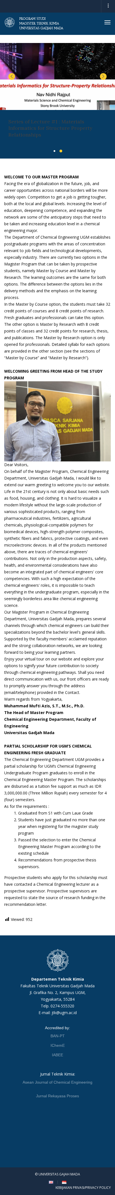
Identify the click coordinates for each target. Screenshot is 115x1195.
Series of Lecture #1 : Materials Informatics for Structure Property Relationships (50, 128)
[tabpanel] (57, 94)
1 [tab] (54, 151)
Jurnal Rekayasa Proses (57, 1096)
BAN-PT (58, 1036)
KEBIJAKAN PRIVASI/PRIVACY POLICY (83, 1187)
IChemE (58, 1045)
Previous (11, 76)
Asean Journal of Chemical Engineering (57, 1082)
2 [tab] (60, 151)
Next (103, 76)
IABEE (57, 1055)
